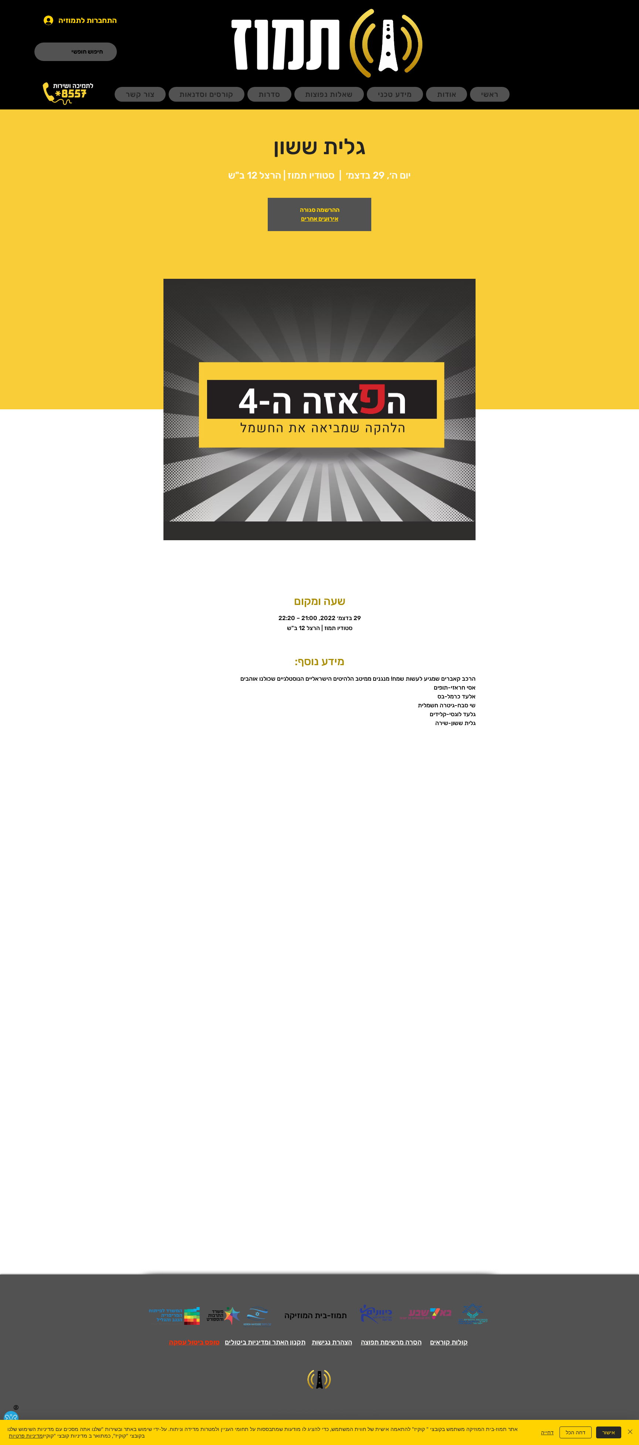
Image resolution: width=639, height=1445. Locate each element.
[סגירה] (630, 1432)
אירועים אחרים (319, 218)
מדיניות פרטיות (26, 1435)
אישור (608, 1432)
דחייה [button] (547, 1432)
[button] (194, 1342)
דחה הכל (575, 1432)
